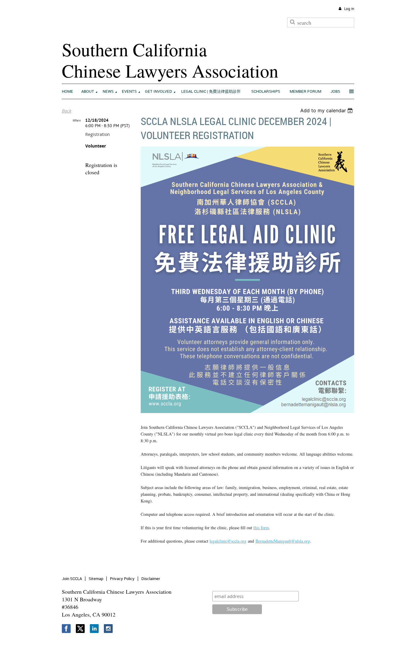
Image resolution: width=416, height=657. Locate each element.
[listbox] (327, 110)
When (76, 120)
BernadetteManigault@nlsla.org (283, 541)
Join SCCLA (72, 578)
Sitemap (96, 578)
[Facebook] (66, 628)
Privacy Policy (122, 578)
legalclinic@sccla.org (228, 541)
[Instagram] (108, 628)
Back (66, 111)
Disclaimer (150, 578)
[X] (80, 628)
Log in (349, 8)
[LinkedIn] (94, 628)
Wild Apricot (303, 645)
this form (261, 527)
